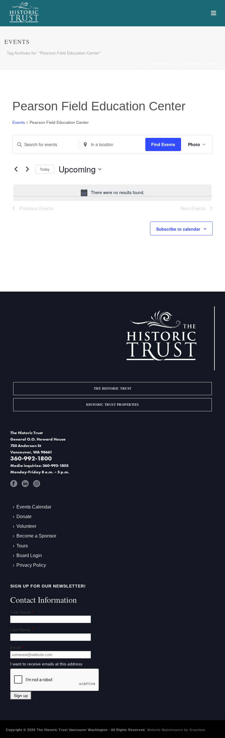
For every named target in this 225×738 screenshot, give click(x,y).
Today (45, 169)
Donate (24, 516)
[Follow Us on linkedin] (25, 483)
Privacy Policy (31, 565)
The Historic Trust (113, 388)
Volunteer (26, 526)
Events (18, 122)
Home (143, 64)
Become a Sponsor (36, 535)
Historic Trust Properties (112, 404)
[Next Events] (27, 169)
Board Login (29, 555)
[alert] (112, 192)
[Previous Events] (15, 169)
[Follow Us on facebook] (13, 483)
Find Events (163, 144)
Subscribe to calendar (178, 229)
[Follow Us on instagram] (36, 483)
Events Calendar (33, 506)
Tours (22, 545)
